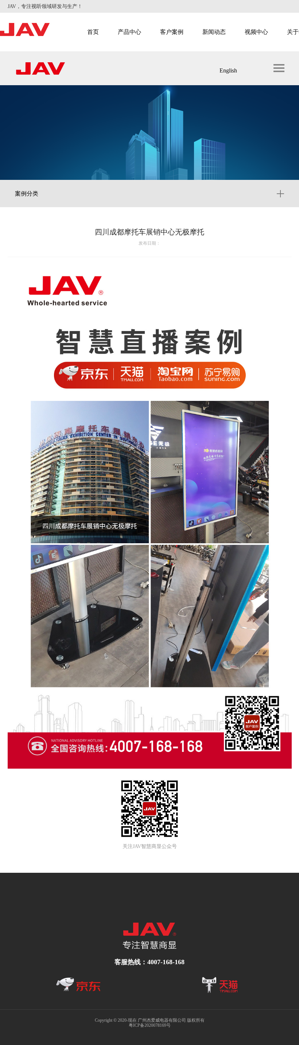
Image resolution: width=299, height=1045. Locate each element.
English (228, 70)
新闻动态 (214, 32)
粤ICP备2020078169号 (150, 1025)
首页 (93, 32)
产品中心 (129, 32)
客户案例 (171, 32)
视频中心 (256, 32)
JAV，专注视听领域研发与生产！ (45, 6)
